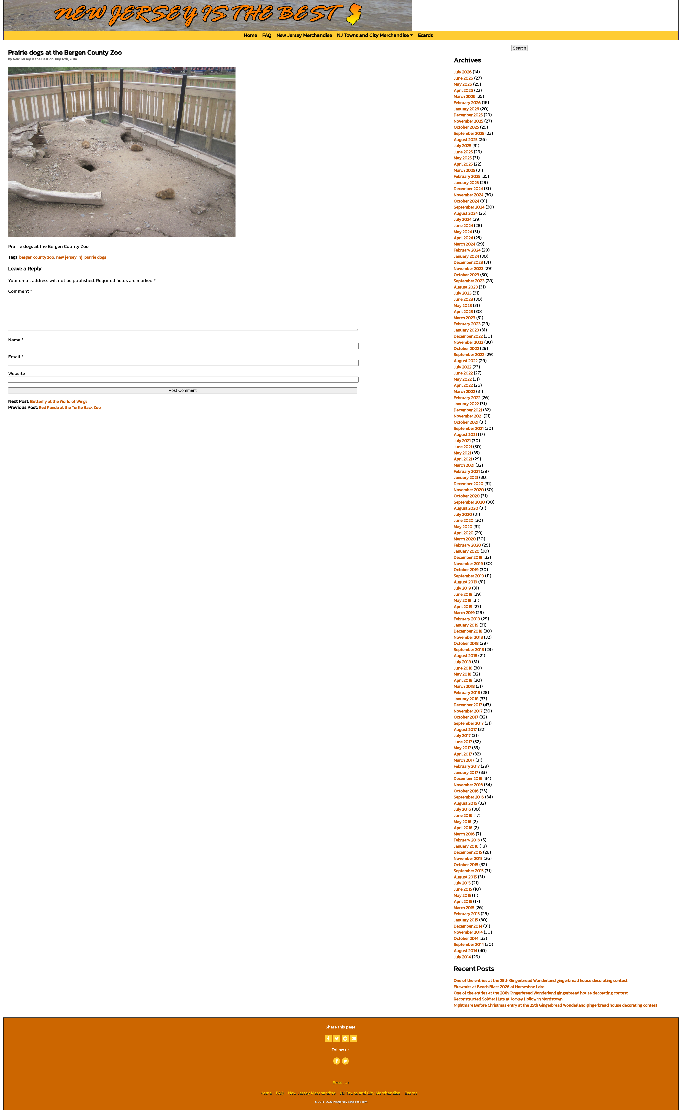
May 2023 (463, 305)
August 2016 (465, 803)
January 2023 (466, 330)
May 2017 (462, 748)
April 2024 (463, 238)
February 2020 (467, 545)
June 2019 (463, 594)
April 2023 (463, 311)
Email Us (341, 1082)
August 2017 (465, 729)
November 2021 (468, 416)
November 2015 (468, 858)
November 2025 (468, 121)
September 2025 (469, 133)
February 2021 (467, 471)
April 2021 (463, 459)
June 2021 (463, 447)
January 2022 (466, 404)
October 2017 (466, 717)
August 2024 (466, 213)
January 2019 (466, 625)
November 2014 (468, 932)
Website (16, 373)
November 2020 (469, 490)
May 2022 (463, 379)
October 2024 (466, 201)
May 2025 (463, 158)
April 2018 (463, 680)
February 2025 (467, 176)
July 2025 (462, 145)
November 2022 (468, 342)
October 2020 (467, 496)
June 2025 (463, 152)
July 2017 (462, 735)
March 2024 (464, 244)
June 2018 (463, 668)
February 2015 (467, 914)
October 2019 (466, 569)
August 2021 (465, 434)
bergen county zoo (36, 257)
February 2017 (467, 766)
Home (250, 35)
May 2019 (462, 600)
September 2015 (469, 871)
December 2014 (468, 926)
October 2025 (466, 127)
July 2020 (463, 514)
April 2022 (463, 385)
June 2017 (463, 742)
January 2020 (467, 551)
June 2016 (463, 815)
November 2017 (468, 711)
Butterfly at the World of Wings (58, 401)
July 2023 (463, 293)
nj (80, 257)
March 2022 (464, 391)
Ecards (425, 35)
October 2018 (466, 643)
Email (15, 357)
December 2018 (468, 631)
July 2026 (463, 72)
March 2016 (464, 834)
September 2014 (469, 944)
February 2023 (467, 324)
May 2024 (463, 232)
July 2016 (462, 809)
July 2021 (462, 440)
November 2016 (468, 785)
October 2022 (466, 348)
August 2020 (466, 508)
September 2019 (469, 576)
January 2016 (466, 846)
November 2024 (468, 195)
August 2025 (466, 139)
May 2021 (462, 453)
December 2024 (468, 188)
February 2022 (467, 398)
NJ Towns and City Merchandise (373, 35)
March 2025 (464, 170)
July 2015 (462, 883)
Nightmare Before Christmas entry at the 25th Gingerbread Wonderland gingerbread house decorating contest (555, 1005)
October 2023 (466, 275)
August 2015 (465, 877)
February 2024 (467, 250)
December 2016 (468, 778)
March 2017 (464, 760)
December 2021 (468, 410)
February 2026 (467, 102)
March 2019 (464, 612)
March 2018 (464, 686)
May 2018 (462, 674)
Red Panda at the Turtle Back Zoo (70, 407)
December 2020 (468, 483)
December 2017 (468, 705)
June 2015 (463, 889)
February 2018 (467, 692)
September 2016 (469, 797)
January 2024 (466, 256)
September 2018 (469, 649)
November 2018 (468, 637)
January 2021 (466, 477)
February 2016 (467, 840)
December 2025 (468, 115)
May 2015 (462, 895)
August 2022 (466, 361)
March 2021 (464, 465)
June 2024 (463, 225)
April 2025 (463, 164)
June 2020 (463, 520)
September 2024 (469, 207)
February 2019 (467, 619)
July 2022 (462, 367)
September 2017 (469, 723)
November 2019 (468, 563)
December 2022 (468, 336)
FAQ (266, 35)
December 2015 (468, 852)
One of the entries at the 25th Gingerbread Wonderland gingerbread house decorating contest (540, 980)
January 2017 (466, 772)
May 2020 (463, 526)
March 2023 (464, 318)
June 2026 (463, 78)
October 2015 (466, 864)
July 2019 (462, 588)
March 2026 (464, 96)
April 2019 (463, 606)
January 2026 (466, 109)
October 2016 (466, 791)
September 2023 (469, 281)
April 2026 (463, 90)
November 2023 (468, 268)
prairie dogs (95, 257)
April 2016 (463, 828)
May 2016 (462, 822)
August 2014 (465, 950)
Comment (20, 291)
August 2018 (465, 655)
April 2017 (463, 754)
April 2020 (463, 533)
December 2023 (468, 262)
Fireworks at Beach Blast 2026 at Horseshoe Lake (499, 987)
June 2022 (463, 373)
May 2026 (463, 84)
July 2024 (463, 219)
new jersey (66, 257)
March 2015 (464, 907)
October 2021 (466, 422)
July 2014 (462, 957)
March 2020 (465, 539)
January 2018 (466, 699)
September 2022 (469, 354)
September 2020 (469, 502)
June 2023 (463, 299)
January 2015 (466, 920)
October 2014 (466, 938)
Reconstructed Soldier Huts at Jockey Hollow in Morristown (508, 999)
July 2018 (462, 662)
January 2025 (466, 182)
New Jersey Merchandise (304, 35)
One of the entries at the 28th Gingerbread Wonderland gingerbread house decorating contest (541, 993)
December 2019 (468, 557)
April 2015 (463, 901)
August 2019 (465, 582)
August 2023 (466, 287)
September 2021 (469, 428)
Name (16, 340)
